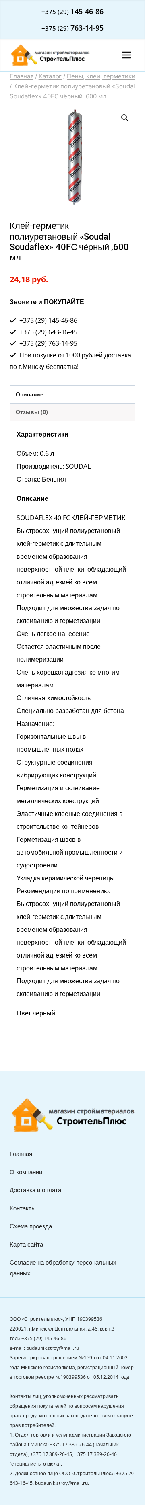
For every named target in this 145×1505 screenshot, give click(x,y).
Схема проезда (31, 1226)
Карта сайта (26, 1244)
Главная (21, 1154)
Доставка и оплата (35, 1190)
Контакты (23, 1208)
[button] (125, 118)
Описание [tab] (30, 394)
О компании (26, 1172)
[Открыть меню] (126, 55)
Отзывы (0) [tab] (32, 412)
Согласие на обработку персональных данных (63, 1267)
